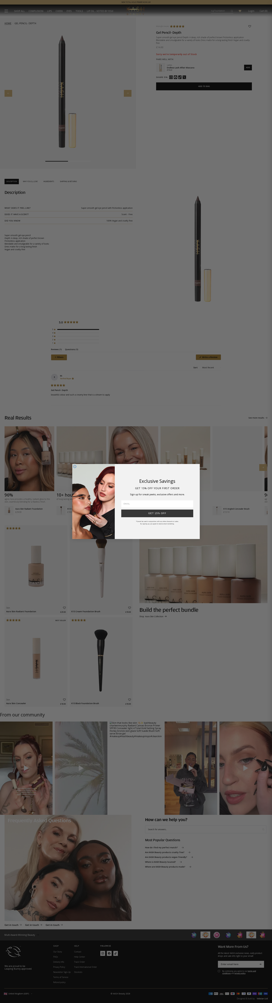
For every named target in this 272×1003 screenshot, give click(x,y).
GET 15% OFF (157, 513)
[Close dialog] (74, 466)
